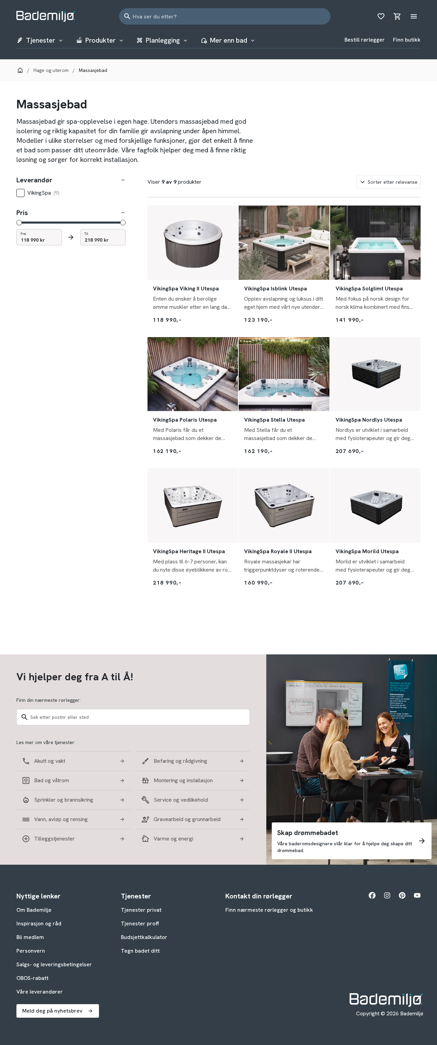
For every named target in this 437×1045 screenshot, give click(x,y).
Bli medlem (30, 937)
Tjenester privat (141, 909)
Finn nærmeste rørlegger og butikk (269, 909)
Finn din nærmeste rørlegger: (48, 700)
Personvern (30, 950)
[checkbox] (20, 193)
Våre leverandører (39, 991)
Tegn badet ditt (140, 950)
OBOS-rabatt (32, 978)
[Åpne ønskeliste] (381, 16)
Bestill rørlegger (364, 39)
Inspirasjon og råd (38, 923)
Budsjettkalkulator (144, 937)
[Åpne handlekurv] (397, 16)
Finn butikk (407, 39)
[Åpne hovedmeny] (414, 16)
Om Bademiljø (33, 909)
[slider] (19, 222)
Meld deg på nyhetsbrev (52, 1010)
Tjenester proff (140, 923)
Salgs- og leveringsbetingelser (54, 964)
